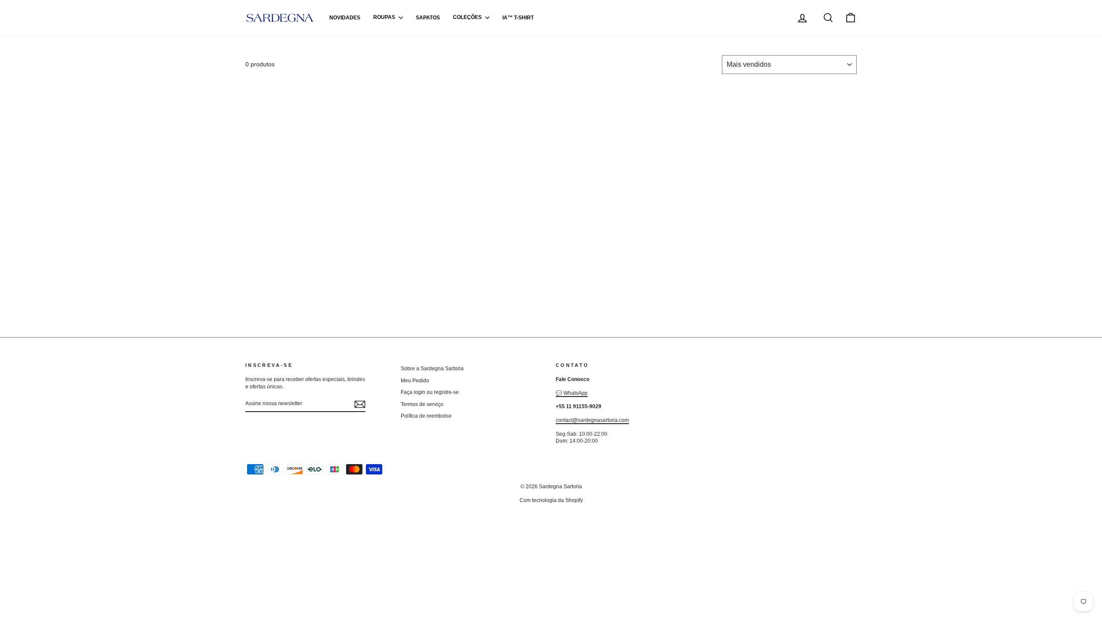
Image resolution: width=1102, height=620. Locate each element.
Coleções (468, 18)
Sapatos (428, 18)
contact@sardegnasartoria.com (592, 420)
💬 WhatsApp (572, 393)
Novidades (344, 18)
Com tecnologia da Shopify (551, 500)
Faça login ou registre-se (430, 392)
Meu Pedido (415, 381)
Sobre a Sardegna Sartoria (432, 369)
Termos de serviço (422, 404)
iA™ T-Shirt (518, 18)
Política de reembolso (426, 416)
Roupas (384, 18)
